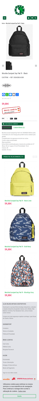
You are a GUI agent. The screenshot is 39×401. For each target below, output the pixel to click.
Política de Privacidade (9, 334)
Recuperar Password (8, 349)
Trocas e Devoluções (8, 362)
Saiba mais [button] (22, 391)
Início (3, 23)
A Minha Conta (7, 346)
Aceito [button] (19, 396)
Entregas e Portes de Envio (10, 365)
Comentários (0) (19, 127)
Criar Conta (6, 344)
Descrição (7, 127)
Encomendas (6, 359)
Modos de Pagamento (9, 368)
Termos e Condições (8, 331)
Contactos (5, 328)
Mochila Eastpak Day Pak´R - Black (15, 23)
